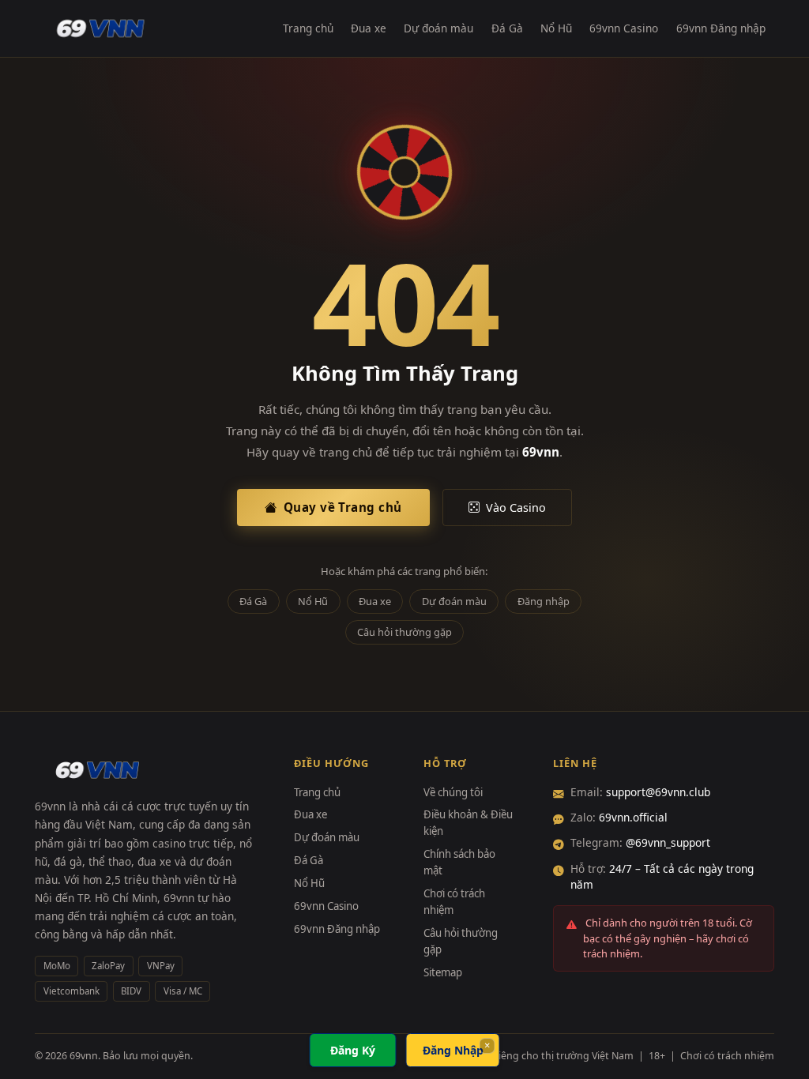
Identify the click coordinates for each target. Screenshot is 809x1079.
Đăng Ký (352, 1050)
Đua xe (368, 28)
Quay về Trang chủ (343, 507)
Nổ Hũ (556, 28)
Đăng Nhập (453, 1050)
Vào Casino (516, 507)
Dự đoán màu (438, 28)
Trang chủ (308, 28)
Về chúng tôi (453, 792)
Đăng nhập (543, 601)
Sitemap (442, 972)
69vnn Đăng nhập (721, 28)
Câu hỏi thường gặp (404, 632)
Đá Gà (507, 28)
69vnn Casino (623, 28)
